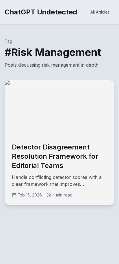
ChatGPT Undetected (41, 12)
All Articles (100, 12)
